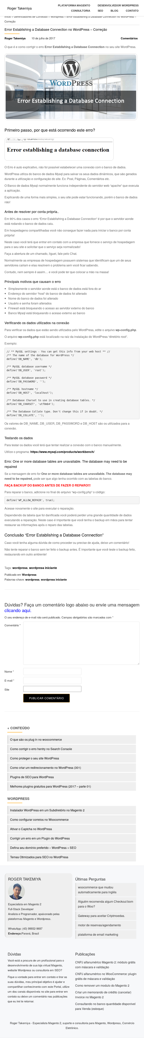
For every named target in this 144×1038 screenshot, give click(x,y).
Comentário (12, 625)
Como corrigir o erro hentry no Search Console (41, 749)
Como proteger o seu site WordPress (34, 758)
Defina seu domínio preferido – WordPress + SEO (43, 847)
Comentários (129, 38)
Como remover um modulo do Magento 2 (102, 985)
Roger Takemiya (19, 8)
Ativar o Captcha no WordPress (31, 829)
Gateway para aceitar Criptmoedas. (101, 916)
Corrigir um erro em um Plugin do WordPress (40, 838)
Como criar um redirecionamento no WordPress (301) (45, 767)
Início (7, 16)
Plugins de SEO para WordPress (32, 777)
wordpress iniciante (43, 568)
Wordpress (57, 16)
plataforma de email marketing (98, 934)
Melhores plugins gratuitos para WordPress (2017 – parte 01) (50, 786)
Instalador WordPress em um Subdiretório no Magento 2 (47, 810)
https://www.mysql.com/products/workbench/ (62, 452)
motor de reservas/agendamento (99, 925)
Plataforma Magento (74, 5)
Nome (9, 671)
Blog (114, 10)
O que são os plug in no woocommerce (36, 739)
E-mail (9, 680)
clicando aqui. (18, 610)
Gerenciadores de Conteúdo (31, 16)
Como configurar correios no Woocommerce (39, 819)
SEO (100, 10)
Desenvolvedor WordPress (118, 5)
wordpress (20, 568)
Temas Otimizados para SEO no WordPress (39, 857)
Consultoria (80, 10)
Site (6, 689)
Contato (132, 10)
